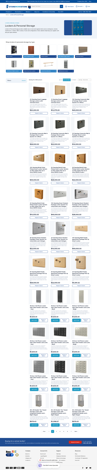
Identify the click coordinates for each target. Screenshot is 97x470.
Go (61, 6)
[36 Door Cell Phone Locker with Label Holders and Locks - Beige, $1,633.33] (81, 296)
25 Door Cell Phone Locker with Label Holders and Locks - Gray (39, 342)
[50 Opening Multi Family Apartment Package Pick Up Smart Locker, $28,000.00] (39, 262)
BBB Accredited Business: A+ (13, 1)
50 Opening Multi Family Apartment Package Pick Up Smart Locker (38, 273)
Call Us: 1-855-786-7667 (84, 12)
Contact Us (27, 460)
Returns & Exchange (61, 458)
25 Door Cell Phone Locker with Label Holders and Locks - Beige (81, 342)
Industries (27, 456)
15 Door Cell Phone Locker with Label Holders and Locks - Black (60, 377)
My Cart (42, 458)
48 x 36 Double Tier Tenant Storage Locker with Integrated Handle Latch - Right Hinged (38, 412)
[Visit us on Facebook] (82, 468)
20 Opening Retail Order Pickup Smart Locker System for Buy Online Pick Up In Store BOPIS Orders (38, 205)
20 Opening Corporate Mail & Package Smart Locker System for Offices (81, 135)
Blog (90, 1)
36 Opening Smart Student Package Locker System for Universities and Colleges (38, 239)
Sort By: (80, 79)
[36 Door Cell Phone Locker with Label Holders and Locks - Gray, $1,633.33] (39, 296)
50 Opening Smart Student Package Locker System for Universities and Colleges (80, 204)
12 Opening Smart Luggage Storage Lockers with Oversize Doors (59, 100)
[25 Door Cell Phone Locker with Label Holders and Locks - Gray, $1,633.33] (39, 332)
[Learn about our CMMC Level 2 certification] (29, 7)
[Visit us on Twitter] (87, 468)
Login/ (41, 456)
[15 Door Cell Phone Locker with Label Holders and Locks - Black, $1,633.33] (60, 367)
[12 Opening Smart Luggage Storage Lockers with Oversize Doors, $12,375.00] (60, 90)
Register (45, 456)
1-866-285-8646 (87, 443)
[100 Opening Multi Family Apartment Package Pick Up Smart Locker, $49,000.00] (81, 228)
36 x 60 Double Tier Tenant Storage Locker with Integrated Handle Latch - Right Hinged (59, 412)
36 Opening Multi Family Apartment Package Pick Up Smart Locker (59, 273)
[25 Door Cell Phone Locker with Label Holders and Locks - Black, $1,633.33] (60, 332)
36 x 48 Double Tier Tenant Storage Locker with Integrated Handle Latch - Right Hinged (80, 412)
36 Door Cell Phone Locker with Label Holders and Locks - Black (60, 307)
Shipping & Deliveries (61, 456)
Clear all (24, 80)
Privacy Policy (59, 462)
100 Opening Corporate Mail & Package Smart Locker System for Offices (80, 100)
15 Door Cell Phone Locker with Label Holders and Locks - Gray (39, 377)
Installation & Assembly (49, 12)
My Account (43, 454)
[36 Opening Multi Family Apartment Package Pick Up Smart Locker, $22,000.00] (60, 262)
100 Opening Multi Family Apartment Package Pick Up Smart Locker (80, 239)
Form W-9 (60, 12)
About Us (36, 12)
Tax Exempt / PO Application (81, 458)
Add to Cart (34, 320)
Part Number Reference (80, 456)
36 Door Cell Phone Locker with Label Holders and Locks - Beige (81, 307)
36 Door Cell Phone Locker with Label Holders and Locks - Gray (39, 307)
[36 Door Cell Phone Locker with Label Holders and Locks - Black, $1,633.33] (60, 296)
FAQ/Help (58, 454)
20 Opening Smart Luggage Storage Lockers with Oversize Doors (38, 100)
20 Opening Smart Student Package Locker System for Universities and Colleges (59, 239)
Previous (44, 431)
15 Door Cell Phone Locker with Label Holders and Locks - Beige (81, 377)
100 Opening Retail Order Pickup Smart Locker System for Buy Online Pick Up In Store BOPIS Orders (38, 170)
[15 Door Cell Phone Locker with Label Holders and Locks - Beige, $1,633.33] (81, 367)
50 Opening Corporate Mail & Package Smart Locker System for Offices (39, 135)
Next (76, 431)
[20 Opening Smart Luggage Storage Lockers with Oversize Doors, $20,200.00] (39, 90)
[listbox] (87, 80)
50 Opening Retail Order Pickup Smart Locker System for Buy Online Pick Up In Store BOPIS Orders (59, 170)
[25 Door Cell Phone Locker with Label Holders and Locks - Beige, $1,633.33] (81, 332)
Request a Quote (39, 113)
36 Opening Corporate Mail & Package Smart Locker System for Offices (60, 135)
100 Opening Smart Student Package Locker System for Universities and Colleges (59, 204)
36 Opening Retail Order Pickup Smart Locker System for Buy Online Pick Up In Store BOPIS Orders (80, 170)
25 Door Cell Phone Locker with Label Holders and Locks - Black (60, 342)
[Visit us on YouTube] (90, 467)
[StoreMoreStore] (16, 7)
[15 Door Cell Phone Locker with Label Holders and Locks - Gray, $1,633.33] (39, 367)
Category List (28, 458)
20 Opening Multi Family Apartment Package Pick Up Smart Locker (80, 273)
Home (7, 14)
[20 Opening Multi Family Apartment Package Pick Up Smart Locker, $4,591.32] (81, 262)
